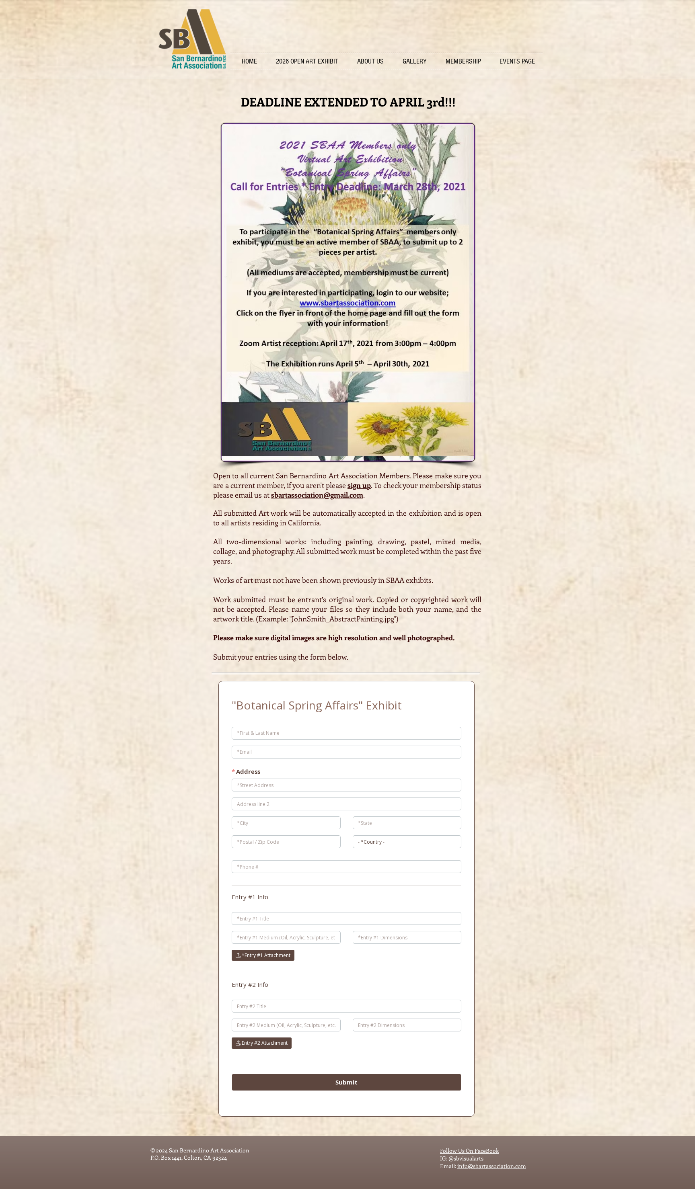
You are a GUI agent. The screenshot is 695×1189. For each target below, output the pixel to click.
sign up (359, 485)
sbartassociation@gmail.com (317, 495)
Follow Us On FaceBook (469, 1150)
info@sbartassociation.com (491, 1166)
